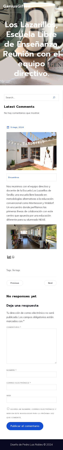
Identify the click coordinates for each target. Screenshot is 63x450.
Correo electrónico (18, 383)
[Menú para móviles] (57, 6)
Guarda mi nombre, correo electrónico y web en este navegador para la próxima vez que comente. (31, 413)
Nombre (11, 370)
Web (8, 396)
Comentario (13, 327)
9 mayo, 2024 (17, 127)
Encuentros (13, 177)
